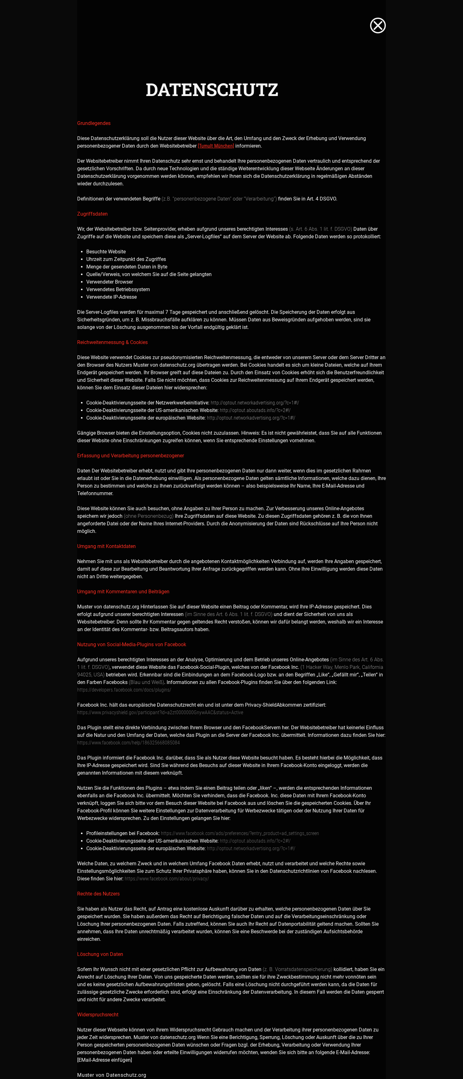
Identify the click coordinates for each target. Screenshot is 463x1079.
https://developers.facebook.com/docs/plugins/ (124, 690)
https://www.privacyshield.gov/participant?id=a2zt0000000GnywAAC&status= (154, 712)
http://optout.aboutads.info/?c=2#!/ (255, 410)
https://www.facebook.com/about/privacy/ (167, 879)
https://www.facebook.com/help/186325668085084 (128, 743)
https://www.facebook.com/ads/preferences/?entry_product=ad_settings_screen (240, 833)
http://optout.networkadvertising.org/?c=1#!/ (255, 403)
